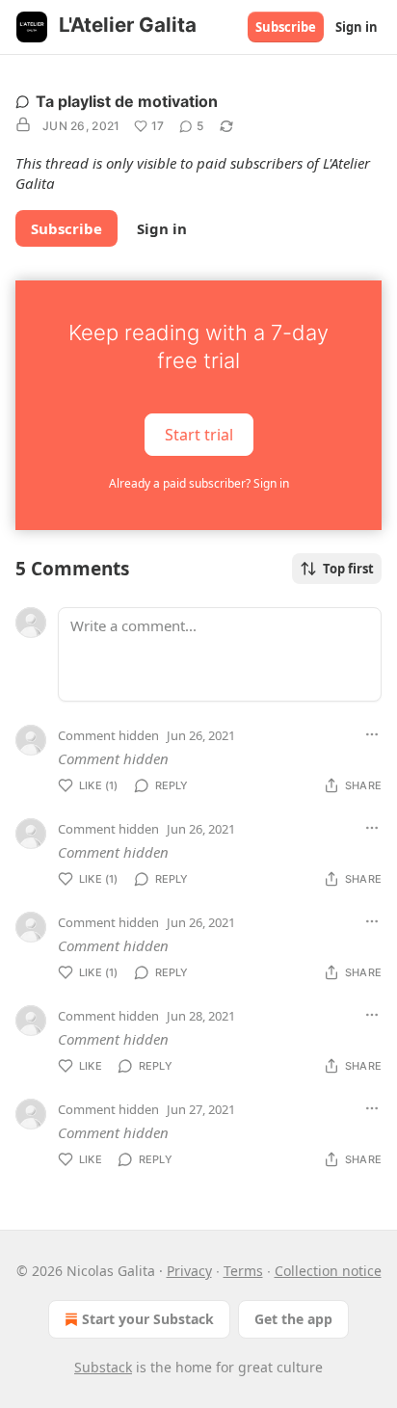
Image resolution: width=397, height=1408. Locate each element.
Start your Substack (148, 1319)
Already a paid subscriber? (199, 483)
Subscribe (285, 27)
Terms (243, 1271)
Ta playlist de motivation (127, 101)
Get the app (293, 1319)
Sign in (356, 27)
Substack (103, 1367)
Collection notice (328, 1271)
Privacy (189, 1271)
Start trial (199, 434)
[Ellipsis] (372, 734)
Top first (348, 568)
